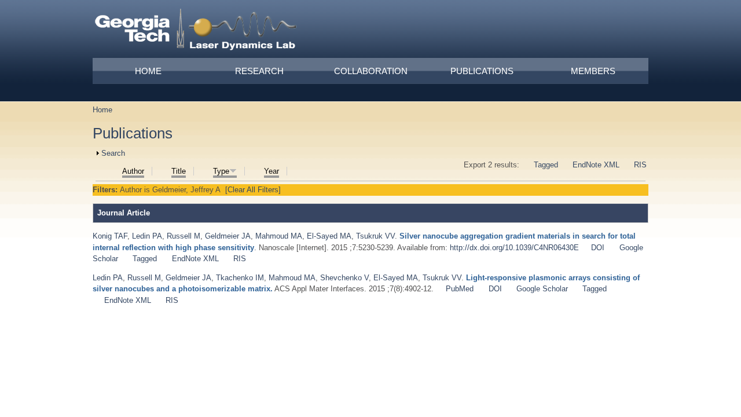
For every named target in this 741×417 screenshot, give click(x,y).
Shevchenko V (344, 277)
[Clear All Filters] (253, 189)
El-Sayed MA (329, 236)
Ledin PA (147, 236)
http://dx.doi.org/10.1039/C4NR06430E (514, 247)
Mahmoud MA (278, 236)
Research (259, 71)
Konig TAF (110, 236)
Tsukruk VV (375, 236)
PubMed (460, 288)
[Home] (196, 31)
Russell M (183, 236)
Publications (481, 71)
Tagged (546, 164)
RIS (640, 164)
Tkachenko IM (240, 277)
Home (148, 71)
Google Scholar (542, 288)
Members (593, 71)
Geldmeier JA (228, 236)
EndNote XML (596, 164)
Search (113, 153)
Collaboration (371, 71)
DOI (597, 247)
